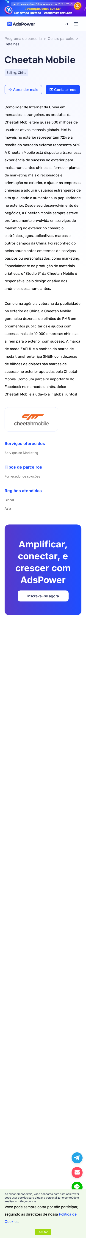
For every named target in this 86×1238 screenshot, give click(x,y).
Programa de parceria (23, 38)
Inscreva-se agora (43, 596)
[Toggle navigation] (75, 23)
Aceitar (43, 1232)
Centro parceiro (61, 38)
